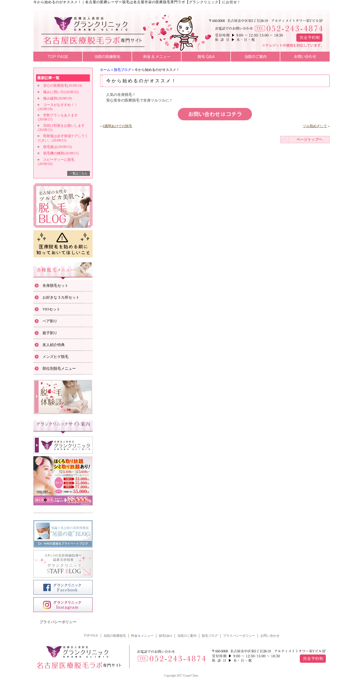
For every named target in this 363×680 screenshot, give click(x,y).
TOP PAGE (91, 635)
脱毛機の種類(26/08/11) (61, 153)
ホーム (105, 70)
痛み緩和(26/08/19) (57, 98)
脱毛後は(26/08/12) (57, 147)
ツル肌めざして (315, 126)
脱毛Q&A (165, 636)
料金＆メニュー (142, 636)
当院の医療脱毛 (114, 636)
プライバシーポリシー (58, 622)
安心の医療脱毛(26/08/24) (62, 85)
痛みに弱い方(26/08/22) (61, 92)
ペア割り (49, 321)
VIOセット (51, 309)
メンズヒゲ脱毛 (55, 357)
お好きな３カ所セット (61, 297)
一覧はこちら (78, 173)
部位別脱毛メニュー (59, 369)
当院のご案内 (187, 636)
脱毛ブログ (122, 70)
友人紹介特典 (53, 345)
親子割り (49, 333)
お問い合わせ (270, 636)
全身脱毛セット (55, 286)
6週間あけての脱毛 (117, 126)
